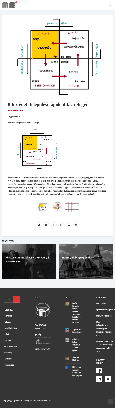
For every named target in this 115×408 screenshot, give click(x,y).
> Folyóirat (8, 315)
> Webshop (8, 352)
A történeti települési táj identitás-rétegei (47, 104)
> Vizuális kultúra (10, 328)
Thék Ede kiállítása (75, 358)
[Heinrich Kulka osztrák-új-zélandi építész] (67, 340)
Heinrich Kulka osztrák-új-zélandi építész (76, 344)
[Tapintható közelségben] (67, 330)
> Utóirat (7, 322)
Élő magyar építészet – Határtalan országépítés (77, 371)
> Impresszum (9, 365)
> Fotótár (7, 340)
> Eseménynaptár (10, 346)
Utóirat (10, 110)
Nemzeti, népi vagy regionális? (77, 257)
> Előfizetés (8, 358)
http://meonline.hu (103, 315)
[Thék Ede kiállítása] (67, 358)
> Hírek (6, 334)
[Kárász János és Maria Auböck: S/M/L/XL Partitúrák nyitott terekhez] (67, 303)
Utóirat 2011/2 (19, 110)
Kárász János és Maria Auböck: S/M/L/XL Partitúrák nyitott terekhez (76, 313)
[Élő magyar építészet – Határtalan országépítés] (67, 367)
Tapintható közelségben (76, 331)
